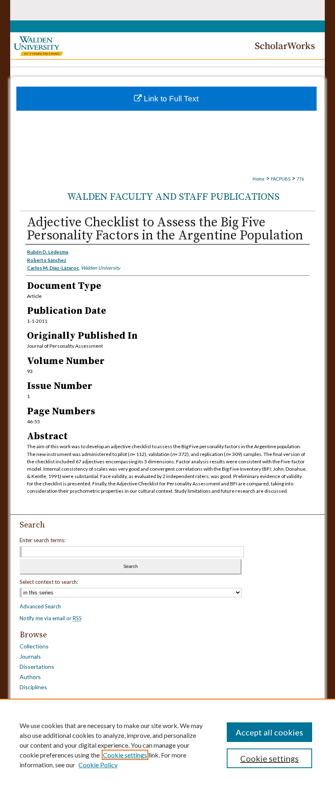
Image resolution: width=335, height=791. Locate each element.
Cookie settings (125, 755)
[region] (167, 745)
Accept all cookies (269, 732)
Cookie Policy (98, 765)
